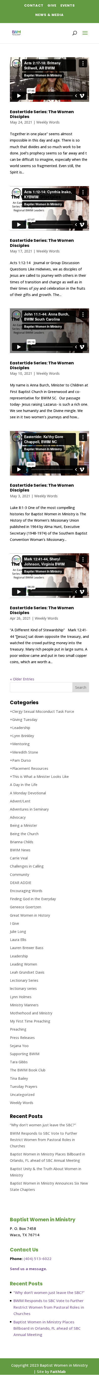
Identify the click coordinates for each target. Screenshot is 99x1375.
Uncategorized (22, 1094)
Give (51, 5)
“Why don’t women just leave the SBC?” (43, 1125)
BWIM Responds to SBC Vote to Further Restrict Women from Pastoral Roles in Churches (43, 1139)
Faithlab (58, 1371)
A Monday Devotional (28, 793)
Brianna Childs (21, 841)
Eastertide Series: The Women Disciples (42, 114)
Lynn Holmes (20, 996)
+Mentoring (20, 743)
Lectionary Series (24, 980)
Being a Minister (23, 825)
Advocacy (18, 817)
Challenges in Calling (27, 866)
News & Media (49, 14)
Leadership (19, 956)
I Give (14, 923)
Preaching (18, 1029)
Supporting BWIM (24, 1053)
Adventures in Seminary (29, 809)
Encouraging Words (26, 890)
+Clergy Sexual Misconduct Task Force (42, 711)
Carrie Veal (19, 858)
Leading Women (23, 964)
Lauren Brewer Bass (26, 947)
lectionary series (23, 988)
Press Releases (22, 1037)
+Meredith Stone (24, 752)
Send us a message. (28, 1268)
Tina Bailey (19, 1078)
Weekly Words (48, 122)
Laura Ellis (18, 939)
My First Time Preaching (30, 1021)
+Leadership (20, 727)
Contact (33, 5)
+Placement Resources (29, 768)
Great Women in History (30, 915)
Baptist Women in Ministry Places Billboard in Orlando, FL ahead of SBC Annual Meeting (46, 1328)
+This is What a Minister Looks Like (39, 776)
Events (67, 5)
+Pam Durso (20, 760)
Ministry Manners (24, 1005)
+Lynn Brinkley (22, 735)
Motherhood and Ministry (31, 1013)
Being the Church (24, 833)
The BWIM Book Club (27, 1070)
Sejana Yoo (19, 1045)
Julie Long (18, 931)
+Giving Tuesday (23, 719)
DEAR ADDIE (20, 882)
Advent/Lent (20, 801)
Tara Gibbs (19, 1061)
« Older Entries (22, 679)
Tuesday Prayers (23, 1086)
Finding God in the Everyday (33, 898)
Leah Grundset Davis (27, 972)
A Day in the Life (23, 784)
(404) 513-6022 (38, 1258)
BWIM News (20, 850)
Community (19, 874)
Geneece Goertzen (25, 907)
